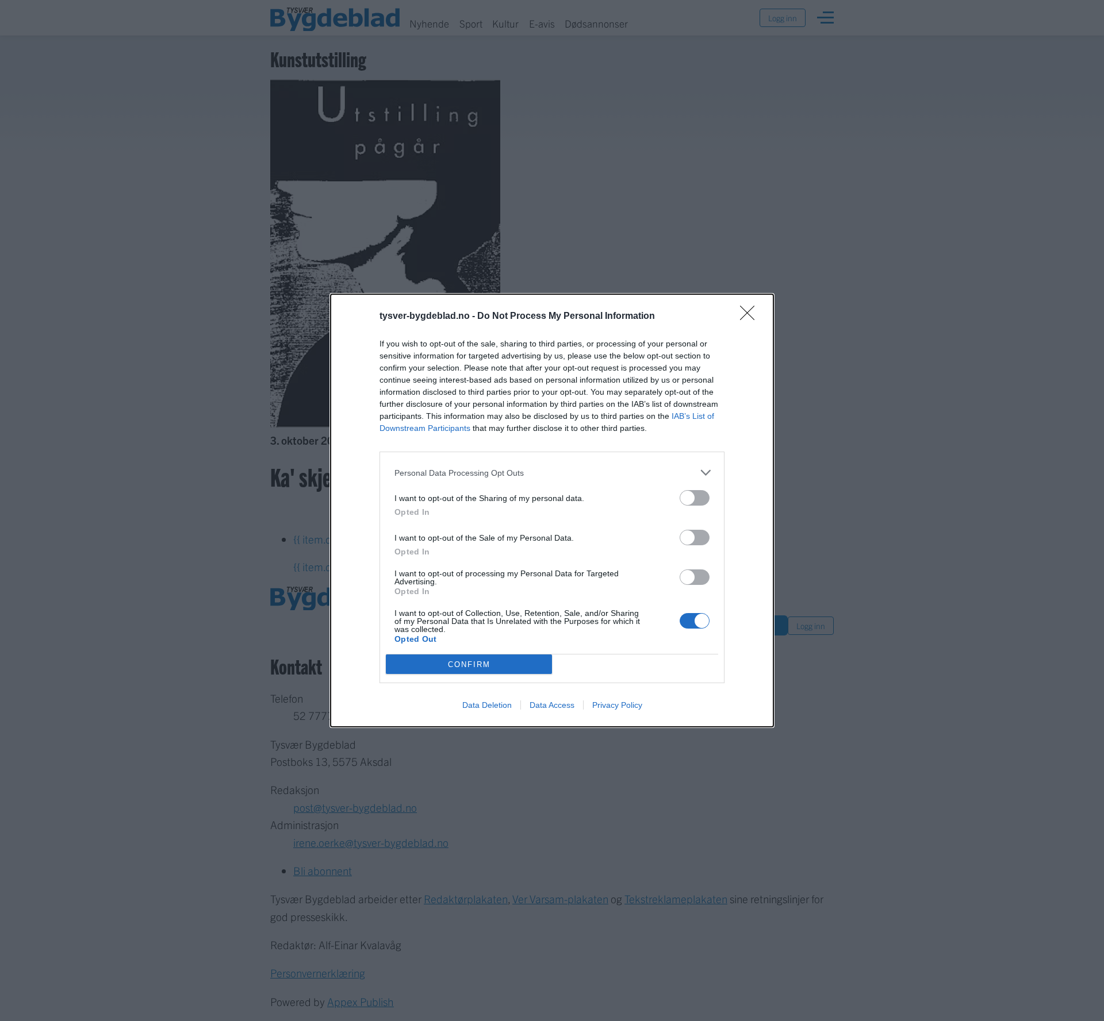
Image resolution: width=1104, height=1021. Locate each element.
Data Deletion (487, 705)
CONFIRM (469, 664)
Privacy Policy (617, 705)
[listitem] (552, 473)
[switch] (695, 498)
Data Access (552, 705)
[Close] (751, 317)
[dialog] (552, 510)
